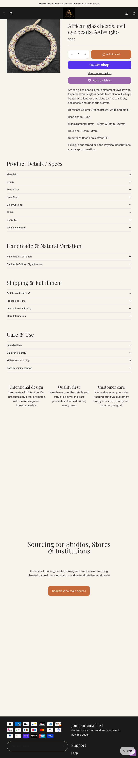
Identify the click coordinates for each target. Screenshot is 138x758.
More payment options (100, 73)
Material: (12, 174)
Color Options (14, 204)
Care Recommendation (19, 368)
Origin (10, 181)
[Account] (126, 13)
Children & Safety (16, 352)
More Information (16, 316)
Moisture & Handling (18, 360)
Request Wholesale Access (69, 591)
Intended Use (14, 345)
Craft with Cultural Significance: (24, 264)
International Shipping (19, 308)
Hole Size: (12, 197)
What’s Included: (16, 227)
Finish (10, 212)
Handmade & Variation (19, 256)
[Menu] (4, 13)
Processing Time (16, 300)
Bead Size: (13, 189)
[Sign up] (62, 746)
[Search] (11, 13)
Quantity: (12, 219)
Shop (74, 753)
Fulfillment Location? (18, 293)
